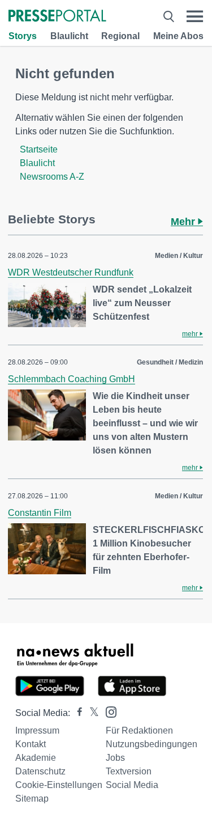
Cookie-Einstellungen (58, 785)
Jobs (115, 758)
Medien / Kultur (179, 256)
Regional (120, 36)
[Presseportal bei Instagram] (107, 711)
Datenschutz (40, 771)
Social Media (132, 785)
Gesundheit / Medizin (170, 362)
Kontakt (30, 744)
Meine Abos (178, 36)
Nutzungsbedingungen (151, 744)
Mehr (184, 221)
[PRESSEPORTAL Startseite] (57, 17)
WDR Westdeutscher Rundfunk (70, 272)
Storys (22, 36)
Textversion (129, 771)
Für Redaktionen (139, 730)
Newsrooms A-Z (52, 176)
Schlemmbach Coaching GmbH (71, 379)
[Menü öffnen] (195, 16)
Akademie (35, 758)
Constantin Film (39, 513)
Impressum (37, 730)
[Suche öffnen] (169, 16)
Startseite (39, 149)
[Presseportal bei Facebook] (76, 713)
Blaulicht (69, 36)
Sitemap (32, 798)
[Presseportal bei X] (91, 713)
